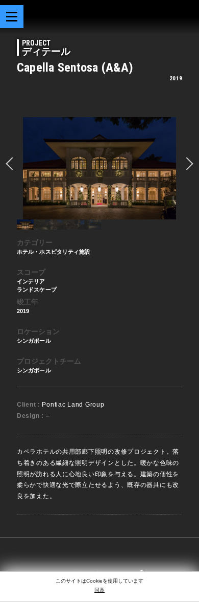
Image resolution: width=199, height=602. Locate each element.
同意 (99, 590)
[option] (99, 168)
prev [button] (12, 163)
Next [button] (186, 163)
